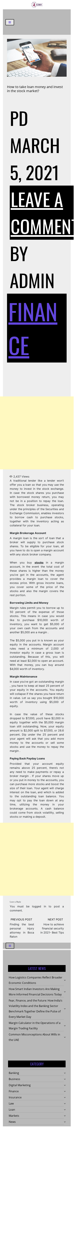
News (12, 1122)
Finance (14, 1091)
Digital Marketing (20, 1085)
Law (11, 1103)
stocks (39, 562)
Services (14, 1128)
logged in (39, 906)
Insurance (15, 1097)
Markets (14, 1116)
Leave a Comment (45, 212)
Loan (12, 1109)
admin (32, 280)
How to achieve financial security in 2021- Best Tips (52, 928)
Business (14, 1079)
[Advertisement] (37, 432)
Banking (14, 1073)
